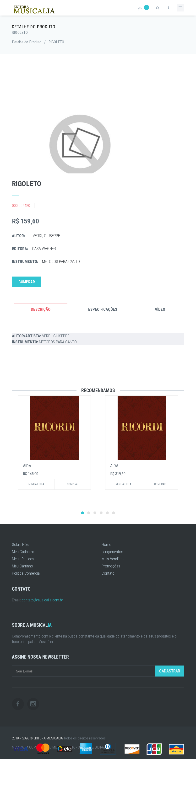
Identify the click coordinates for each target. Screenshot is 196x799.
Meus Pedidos (23, 558)
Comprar (26, 282)
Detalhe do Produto (26, 42)
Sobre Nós (20, 544)
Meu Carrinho (22, 566)
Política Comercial (26, 573)
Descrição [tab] (40, 309)
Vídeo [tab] (160, 309)
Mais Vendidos (113, 558)
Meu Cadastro (23, 551)
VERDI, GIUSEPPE (46, 235)
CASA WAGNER (44, 248)
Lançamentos (112, 551)
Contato (108, 573)
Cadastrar (169, 670)
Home (106, 544)
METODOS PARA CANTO (61, 261)
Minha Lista (36, 484)
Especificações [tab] (102, 309)
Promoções (111, 566)
